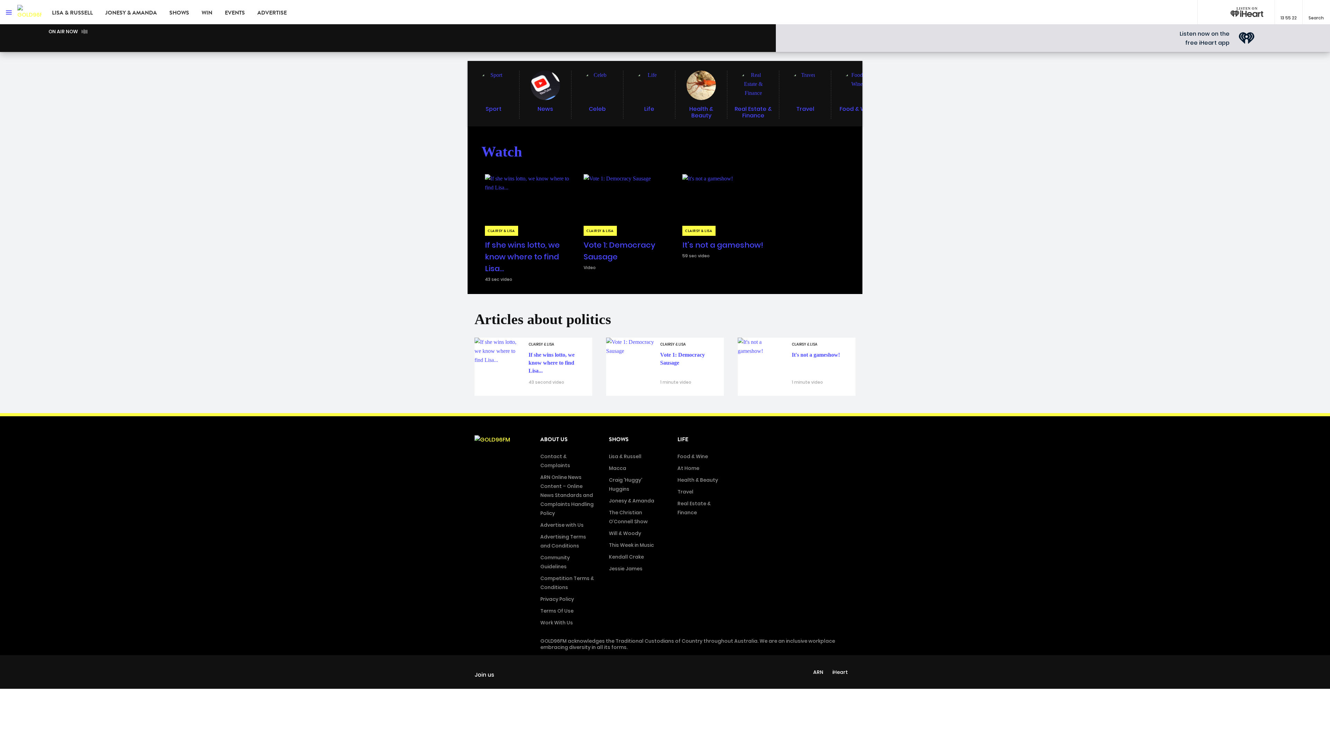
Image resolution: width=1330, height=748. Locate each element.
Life (682, 439)
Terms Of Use (557, 610)
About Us (554, 439)
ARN (818, 672)
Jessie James (625, 568)
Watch (501, 152)
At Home (688, 468)
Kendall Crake (626, 556)
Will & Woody (625, 533)
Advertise (272, 13)
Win (207, 13)
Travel (685, 491)
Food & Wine (692, 456)
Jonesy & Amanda (131, 13)
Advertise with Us (562, 525)
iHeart (840, 672)
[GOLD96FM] (29, 12)
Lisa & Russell (72, 13)
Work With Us (556, 622)
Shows (179, 13)
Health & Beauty (697, 480)
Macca (617, 468)
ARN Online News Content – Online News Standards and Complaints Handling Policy (567, 495)
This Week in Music (631, 545)
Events (235, 13)
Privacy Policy (557, 599)
